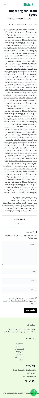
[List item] (33, 381)
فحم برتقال (19, 359)
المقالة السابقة (19, 219)
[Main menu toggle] (5, 4)
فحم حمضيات (19, 349)
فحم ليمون (19, 354)
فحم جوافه (19, 351)
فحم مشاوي (19, 357)
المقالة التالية (19, 223)
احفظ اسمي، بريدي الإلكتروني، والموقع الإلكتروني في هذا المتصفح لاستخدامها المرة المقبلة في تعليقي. (19, 301)
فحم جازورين (19, 346)
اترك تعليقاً (33, 18)
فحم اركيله (19, 343)
